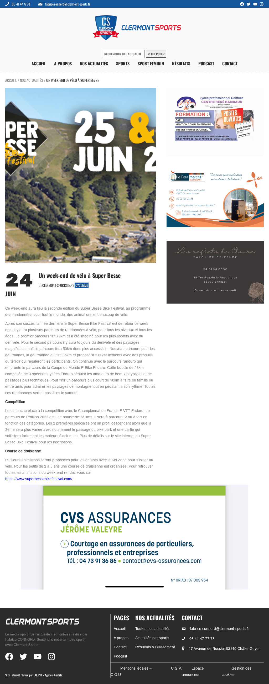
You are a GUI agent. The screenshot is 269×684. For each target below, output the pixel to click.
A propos (63, 64)
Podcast (206, 64)
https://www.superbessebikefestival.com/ (38, 479)
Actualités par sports (152, 638)
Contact (229, 64)
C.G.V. (176, 668)
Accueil (39, 64)
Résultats (181, 64)
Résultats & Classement (155, 647)
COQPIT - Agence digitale (48, 675)
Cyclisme (81, 285)
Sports (123, 64)
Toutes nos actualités (152, 629)
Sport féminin (151, 64)
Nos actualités (94, 64)
